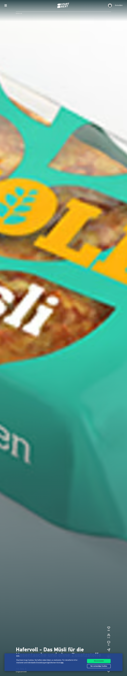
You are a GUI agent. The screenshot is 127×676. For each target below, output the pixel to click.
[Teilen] (108, 650)
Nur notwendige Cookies (98, 666)
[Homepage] (63, 5)
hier (62, 663)
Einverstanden (99, 661)
